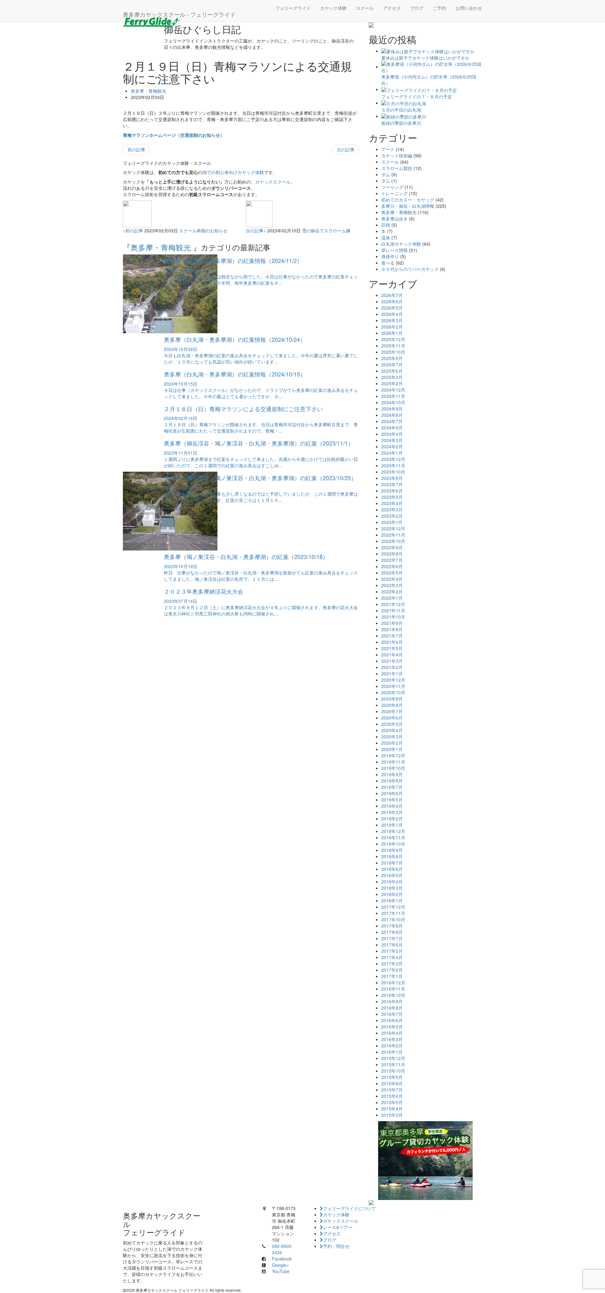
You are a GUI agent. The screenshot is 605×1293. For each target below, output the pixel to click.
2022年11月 (393, 535)
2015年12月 (393, 1058)
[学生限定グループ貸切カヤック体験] (425, 1160)
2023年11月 (393, 465)
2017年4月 (392, 957)
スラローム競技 (396, 168)
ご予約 (439, 8)
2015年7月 (392, 1089)
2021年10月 (393, 617)
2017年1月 (392, 976)
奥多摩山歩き (394, 218)
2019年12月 (393, 755)
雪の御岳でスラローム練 (326, 230)
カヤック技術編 (396, 155)
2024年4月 (392, 434)
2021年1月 (392, 673)
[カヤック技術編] (425, 25)
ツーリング (392, 187)
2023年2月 (392, 516)
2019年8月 (392, 781)
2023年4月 (392, 503)
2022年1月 (392, 598)
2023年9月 (392, 478)
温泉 (385, 237)
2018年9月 (392, 850)
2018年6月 (392, 869)
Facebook (282, 1258)
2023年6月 (392, 490)
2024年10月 (393, 402)
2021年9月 (392, 623)
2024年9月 (392, 408)
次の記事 (345, 149)
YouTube (281, 1271)
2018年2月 (392, 894)
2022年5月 (392, 572)
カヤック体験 (333, 8)
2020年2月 (392, 743)
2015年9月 (392, 1077)
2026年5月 (392, 308)
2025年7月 (392, 364)
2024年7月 (392, 421)
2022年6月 (392, 566)
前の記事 (136, 149)
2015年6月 (392, 1096)
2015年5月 (392, 1102)
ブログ (417, 8)
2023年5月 (392, 497)
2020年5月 (392, 724)
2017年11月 (393, 913)
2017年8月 (392, 932)
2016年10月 (393, 995)
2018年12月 (393, 831)
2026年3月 (392, 320)
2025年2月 (392, 383)
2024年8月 (392, 415)
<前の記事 (133, 230)
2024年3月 (392, 440)
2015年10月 (393, 1071)
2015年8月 (392, 1083)
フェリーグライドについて (349, 1208)
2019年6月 (392, 793)
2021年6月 (392, 642)
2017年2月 (392, 970)
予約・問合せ (336, 1246)
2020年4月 (392, 730)
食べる (388, 262)
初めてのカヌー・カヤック (407, 199)
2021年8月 (392, 629)
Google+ (280, 1265)
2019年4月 (392, 806)
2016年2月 (392, 1045)
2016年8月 (392, 1008)
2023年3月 (392, 509)
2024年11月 (393, 396)
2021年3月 (392, 661)
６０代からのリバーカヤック (410, 269)
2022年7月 (392, 560)
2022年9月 (392, 547)
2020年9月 (392, 699)
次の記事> (256, 230)
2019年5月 (392, 799)
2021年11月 (393, 610)
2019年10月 (393, 768)
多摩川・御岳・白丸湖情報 (407, 206)
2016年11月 (393, 989)
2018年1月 (392, 900)
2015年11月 (393, 1064)
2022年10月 (393, 541)
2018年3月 (392, 888)
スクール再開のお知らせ (203, 230)
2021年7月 (392, 635)
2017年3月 (392, 963)
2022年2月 (392, 591)
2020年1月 (392, 749)
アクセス (392, 8)
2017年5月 (392, 951)
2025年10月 (393, 352)
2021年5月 (392, 648)
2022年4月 (392, 579)
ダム (385, 174)
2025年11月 (393, 345)
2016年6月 (392, 1020)
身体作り (390, 256)
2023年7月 (392, 484)
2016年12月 (393, 982)
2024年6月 (392, 427)
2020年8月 (392, 705)
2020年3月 (392, 736)
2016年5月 (392, 1026)
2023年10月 (393, 472)
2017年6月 (392, 944)
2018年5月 (392, 875)
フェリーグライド (293, 8)
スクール (365, 8)
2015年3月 (392, 1115)
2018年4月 (392, 881)
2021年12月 (393, 604)
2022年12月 (393, 528)
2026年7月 (392, 295)
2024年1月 (392, 453)
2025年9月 (392, 358)
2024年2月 (392, 446)
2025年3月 (392, 377)
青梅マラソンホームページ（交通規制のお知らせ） (173, 135)
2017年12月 (393, 907)
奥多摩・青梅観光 (148, 91)
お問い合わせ (469, 8)
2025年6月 (392, 371)
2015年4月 (392, 1108)
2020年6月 (392, 717)
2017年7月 (392, 938)
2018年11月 (393, 837)
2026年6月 (392, 301)
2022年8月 (392, 553)
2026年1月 (392, 333)
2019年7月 (392, 787)
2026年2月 (392, 326)
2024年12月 (393, 390)
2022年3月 (392, 585)
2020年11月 (393, 686)
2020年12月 (393, 680)
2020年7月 (392, 711)
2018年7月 (392, 862)
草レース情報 (394, 250)
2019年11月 (393, 762)
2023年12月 (393, 459)
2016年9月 (392, 1001)
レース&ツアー (337, 1227)
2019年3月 (392, 812)
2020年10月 (393, 692)
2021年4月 (392, 654)
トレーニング (394, 193)
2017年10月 (393, 919)
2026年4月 (392, 314)
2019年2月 (392, 818)
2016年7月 (392, 1014)
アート (388, 149)
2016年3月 (392, 1039)
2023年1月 (392, 522)
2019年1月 (392, 825)
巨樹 (385, 225)
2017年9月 (392, 926)
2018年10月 (393, 844)
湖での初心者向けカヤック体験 (233, 172)
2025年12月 (393, 339)
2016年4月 (392, 1033)
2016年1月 (392, 1052)
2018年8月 (392, 856)
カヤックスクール (273, 181)
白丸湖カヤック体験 (401, 244)
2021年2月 (392, 667)
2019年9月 (392, 774)
